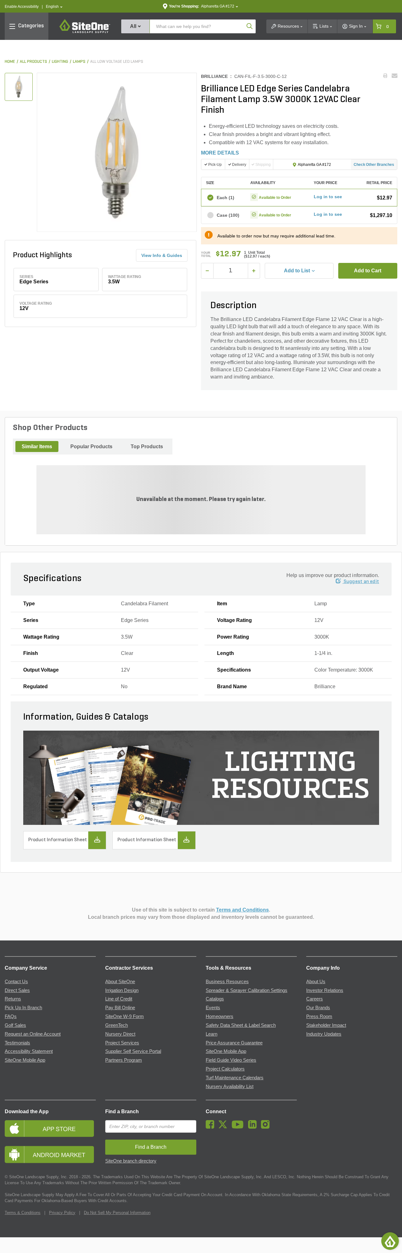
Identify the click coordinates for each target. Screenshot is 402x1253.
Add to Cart (367, 270)
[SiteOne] (84, 32)
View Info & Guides (161, 255)
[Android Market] (50, 1154)
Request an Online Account (33, 1034)
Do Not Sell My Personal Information (117, 1212)
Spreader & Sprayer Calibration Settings (246, 990)
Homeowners (219, 1016)
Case (228, 215)
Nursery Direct (120, 1034)
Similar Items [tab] (37, 446)
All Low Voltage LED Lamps (116, 61)
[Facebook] (211, 1127)
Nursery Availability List (229, 1086)
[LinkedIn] (254, 1127)
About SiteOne (120, 981)
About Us (315, 981)
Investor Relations (324, 990)
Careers (314, 998)
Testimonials (17, 1042)
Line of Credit (118, 998)
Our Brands (318, 1007)
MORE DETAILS (220, 152)
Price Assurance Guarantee (234, 1042)
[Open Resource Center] (390, 1241)
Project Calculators (225, 1068)
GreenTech (116, 1025)
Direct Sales (17, 990)
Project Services (122, 1042)
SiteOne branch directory (130, 1160)
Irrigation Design (122, 990)
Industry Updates (323, 1034)
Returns (13, 998)
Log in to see (328, 196)
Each (225, 197)
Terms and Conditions (242, 910)
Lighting (60, 61)
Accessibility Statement (29, 1051)
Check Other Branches (374, 164)
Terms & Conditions (23, 1212)
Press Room (319, 1016)
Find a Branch (122, 1111)
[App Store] (50, 1128)
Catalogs (215, 998)
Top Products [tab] (147, 446)
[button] (54, 6)
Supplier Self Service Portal (133, 1051)
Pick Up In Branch (23, 1007)
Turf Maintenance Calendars (234, 1077)
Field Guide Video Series (231, 1060)
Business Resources (227, 981)
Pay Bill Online (120, 1007)
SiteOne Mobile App (25, 1060)
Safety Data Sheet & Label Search (241, 1025)
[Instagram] (267, 1127)
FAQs (11, 1016)
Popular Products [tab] (91, 446)
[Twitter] (224, 1127)
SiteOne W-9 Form (124, 1016)
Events (213, 1007)
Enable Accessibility (22, 6)
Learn (211, 1034)
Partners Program (123, 1060)
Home (10, 61)
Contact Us (16, 981)
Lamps (79, 61)
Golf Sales (15, 1025)
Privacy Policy (62, 1212)
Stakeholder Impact (326, 1025)
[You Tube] (239, 1127)
